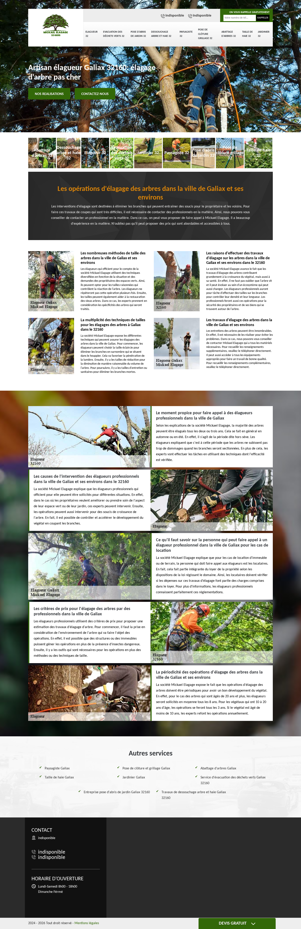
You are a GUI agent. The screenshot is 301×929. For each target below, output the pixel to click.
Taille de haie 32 (247, 34)
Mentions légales (86, 923)
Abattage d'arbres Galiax (218, 768)
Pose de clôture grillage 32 (205, 34)
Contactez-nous (95, 94)
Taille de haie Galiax (59, 777)
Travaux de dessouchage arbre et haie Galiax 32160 (194, 795)
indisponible (174, 15)
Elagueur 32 (91, 34)
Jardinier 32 (263, 34)
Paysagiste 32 (186, 34)
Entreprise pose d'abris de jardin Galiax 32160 (117, 792)
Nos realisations (49, 94)
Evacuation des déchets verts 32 (113, 34)
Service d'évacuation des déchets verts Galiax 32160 (233, 780)
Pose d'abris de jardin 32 (138, 34)
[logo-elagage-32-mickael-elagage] (56, 25)
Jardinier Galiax (134, 777)
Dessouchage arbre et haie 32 (161, 34)
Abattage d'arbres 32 (228, 34)
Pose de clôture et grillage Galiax (146, 768)
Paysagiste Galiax (57, 768)
